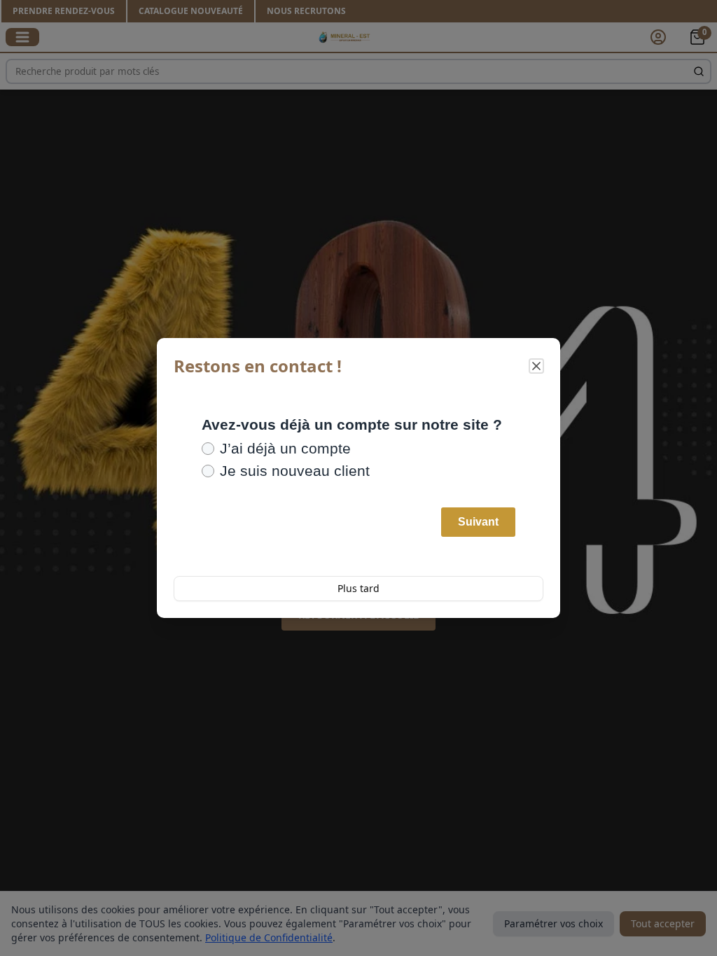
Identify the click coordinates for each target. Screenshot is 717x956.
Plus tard (358, 588)
